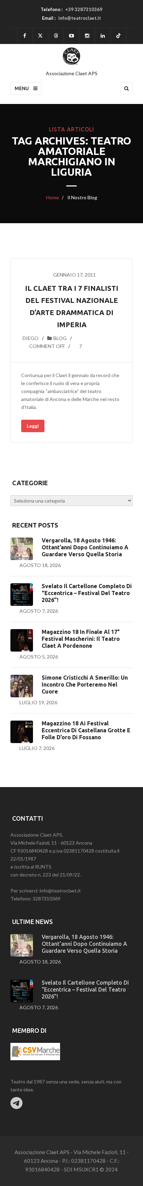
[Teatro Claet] (71, 56)
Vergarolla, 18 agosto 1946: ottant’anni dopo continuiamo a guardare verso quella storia (85, 547)
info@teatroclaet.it (79, 18)
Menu (22, 88)
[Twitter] (40, 36)
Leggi (33, 426)
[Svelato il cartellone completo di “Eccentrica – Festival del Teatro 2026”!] (21, 594)
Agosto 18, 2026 (40, 565)
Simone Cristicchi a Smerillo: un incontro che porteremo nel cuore (85, 684)
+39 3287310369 (83, 9)
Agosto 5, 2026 (38, 657)
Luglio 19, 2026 (38, 702)
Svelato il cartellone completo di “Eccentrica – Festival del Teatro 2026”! (87, 593)
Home (52, 197)
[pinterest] (87, 36)
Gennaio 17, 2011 (74, 275)
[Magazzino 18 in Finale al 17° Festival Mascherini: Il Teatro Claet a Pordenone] (21, 640)
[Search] (126, 88)
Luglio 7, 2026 (36, 748)
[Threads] (56, 36)
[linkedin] (102, 36)
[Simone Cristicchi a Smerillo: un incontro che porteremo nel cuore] (21, 686)
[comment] (22, 346)
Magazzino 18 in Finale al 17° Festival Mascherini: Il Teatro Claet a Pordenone (81, 639)
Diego (31, 338)
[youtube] (71, 36)
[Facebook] (24, 36)
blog (60, 338)
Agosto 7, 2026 (38, 611)
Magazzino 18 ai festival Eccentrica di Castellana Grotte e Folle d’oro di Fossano (86, 730)
